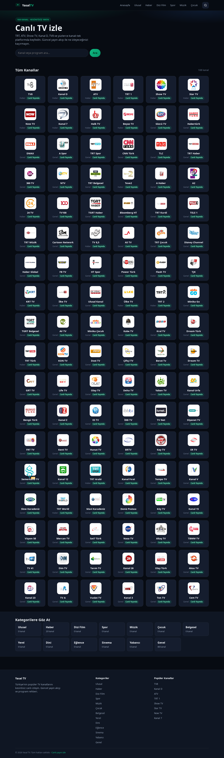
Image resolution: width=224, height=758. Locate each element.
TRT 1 (157, 698)
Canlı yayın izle (58, 752)
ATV (156, 693)
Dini (98, 722)
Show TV (158, 703)
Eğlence (100, 727)
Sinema (99, 732)
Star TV (158, 708)
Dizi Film (161, 5)
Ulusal (137, 5)
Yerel (98, 718)
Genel (99, 742)
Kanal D (158, 688)
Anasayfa (125, 5)
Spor (172, 5)
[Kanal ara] (205, 5)
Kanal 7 (158, 718)
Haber (148, 5)
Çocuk (194, 5)
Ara (95, 53)
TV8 (156, 683)
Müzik (183, 5)
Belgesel (100, 713)
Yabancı (100, 737)
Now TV (158, 713)
